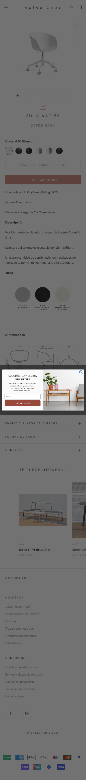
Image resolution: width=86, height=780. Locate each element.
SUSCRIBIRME (22, 403)
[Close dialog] (81, 372)
